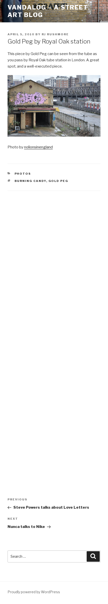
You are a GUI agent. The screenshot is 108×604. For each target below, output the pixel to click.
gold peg (58, 181)
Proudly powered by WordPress (34, 592)
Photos (23, 173)
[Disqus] (54, 261)
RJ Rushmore (55, 34)
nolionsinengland (38, 147)
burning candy (30, 181)
